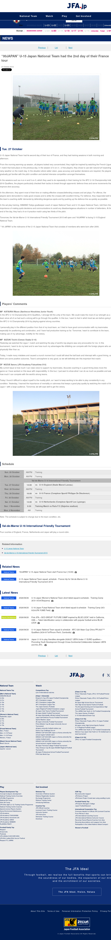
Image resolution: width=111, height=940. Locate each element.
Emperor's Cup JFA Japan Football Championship (52, 698)
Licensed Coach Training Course (46, 810)
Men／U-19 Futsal (6, 733)
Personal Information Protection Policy (80, 911)
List (56, 47)
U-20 (53, 31)
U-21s (2, 700)
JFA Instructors (41, 814)
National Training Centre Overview (11, 796)
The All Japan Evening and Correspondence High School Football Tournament (91, 708)
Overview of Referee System (45, 794)
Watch (49, 16)
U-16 (93, 25)
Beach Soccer (4, 743)
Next (70, 47)
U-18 (80, 25)
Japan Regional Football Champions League (50, 709)
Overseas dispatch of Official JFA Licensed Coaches (92, 811)
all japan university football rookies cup (48, 728)
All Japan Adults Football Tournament (48, 713)
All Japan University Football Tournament (49, 722)
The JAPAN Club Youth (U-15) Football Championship (92, 729)
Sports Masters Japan (43, 719)
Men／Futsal (4, 731)
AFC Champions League (44, 700)
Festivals (3, 834)
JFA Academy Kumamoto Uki (9, 817)
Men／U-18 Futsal (6, 735)
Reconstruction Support (83, 794)
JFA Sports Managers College (85, 803)
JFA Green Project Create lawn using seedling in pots (92, 798)
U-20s (2, 718)
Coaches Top (40, 806)
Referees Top (40, 792)
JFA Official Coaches (43, 808)
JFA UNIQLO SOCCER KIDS (9, 836)
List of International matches (45, 692)
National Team (28, 16)
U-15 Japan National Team (14, 548)
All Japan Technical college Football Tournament (51, 745)
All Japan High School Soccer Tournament (89, 702)
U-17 (87, 25)
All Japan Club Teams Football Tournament (50, 711)
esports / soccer (5, 749)
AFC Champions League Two (45, 704)
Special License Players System (10, 809)
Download (39, 819)
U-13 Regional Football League (85, 727)
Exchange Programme (43, 798)
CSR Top (78, 792)
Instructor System (42, 812)
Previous (42, 47)
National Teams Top (7, 690)
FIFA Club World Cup (43, 754)
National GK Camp (6, 800)
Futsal (102, 31)
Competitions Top (42, 690)
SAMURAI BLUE (34, 25)
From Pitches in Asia (82, 813)
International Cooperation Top (86, 809)
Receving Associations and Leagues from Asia (90, 822)
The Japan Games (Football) (45, 706)
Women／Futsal (5, 737)
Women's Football (81, 828)
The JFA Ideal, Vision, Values (76, 891)
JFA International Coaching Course (86, 815)
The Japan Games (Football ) (84, 713)
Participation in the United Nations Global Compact (91, 824)
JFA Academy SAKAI (7, 820)
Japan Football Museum (83, 806)
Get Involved (83, 16)
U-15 (100, 25)
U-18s (2, 704)
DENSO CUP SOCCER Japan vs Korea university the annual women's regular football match (53, 742)
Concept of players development (10, 794)
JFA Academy (4, 813)
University (94, 31)
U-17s (2, 706)
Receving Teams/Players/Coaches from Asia (90, 820)
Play (64, 16)
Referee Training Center (43, 800)
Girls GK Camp (5, 802)
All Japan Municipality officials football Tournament (52, 715)
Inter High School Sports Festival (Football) (89, 704)
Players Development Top (9, 792)
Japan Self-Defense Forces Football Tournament (52, 717)
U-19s (2, 702)
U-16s (2, 709)
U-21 (60, 25)
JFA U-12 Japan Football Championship (88, 739)
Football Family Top (7, 827)
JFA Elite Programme (7, 798)
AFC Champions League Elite (45, 702)
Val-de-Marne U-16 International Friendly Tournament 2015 (26, 553)
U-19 (73, 25)
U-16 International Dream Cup (85, 715)
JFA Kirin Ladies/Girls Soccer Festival (12, 838)
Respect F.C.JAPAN (6, 840)
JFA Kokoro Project (81, 796)
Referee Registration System (45, 796)
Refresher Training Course (44, 816)
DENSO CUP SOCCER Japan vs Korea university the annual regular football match (53, 733)
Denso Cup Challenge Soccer (45, 730)
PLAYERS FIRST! (6, 824)
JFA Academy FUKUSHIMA (9, 815)
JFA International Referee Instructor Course (89, 818)
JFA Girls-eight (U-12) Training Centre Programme (16, 804)
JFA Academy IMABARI (8, 822)
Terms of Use (53, 911)
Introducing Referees (43, 802)
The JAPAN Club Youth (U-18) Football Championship (92, 711)
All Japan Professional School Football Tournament (52, 752)
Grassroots (4, 832)
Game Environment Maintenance (11, 811)
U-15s (2, 711)
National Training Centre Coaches (11, 807)
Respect (3, 829)
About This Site (38, 911)
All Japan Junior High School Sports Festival (89, 725)
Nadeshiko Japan (34, 31)
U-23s (2, 698)
